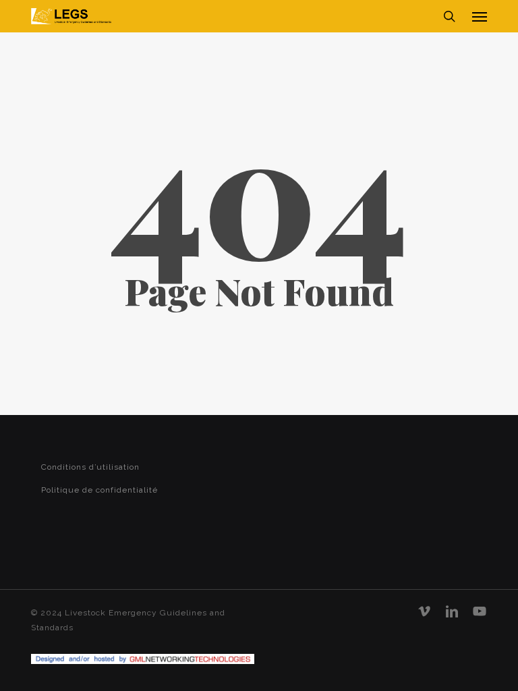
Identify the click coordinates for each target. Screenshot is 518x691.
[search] (449, 16)
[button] (479, 16)
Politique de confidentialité (99, 490)
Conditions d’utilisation (90, 467)
